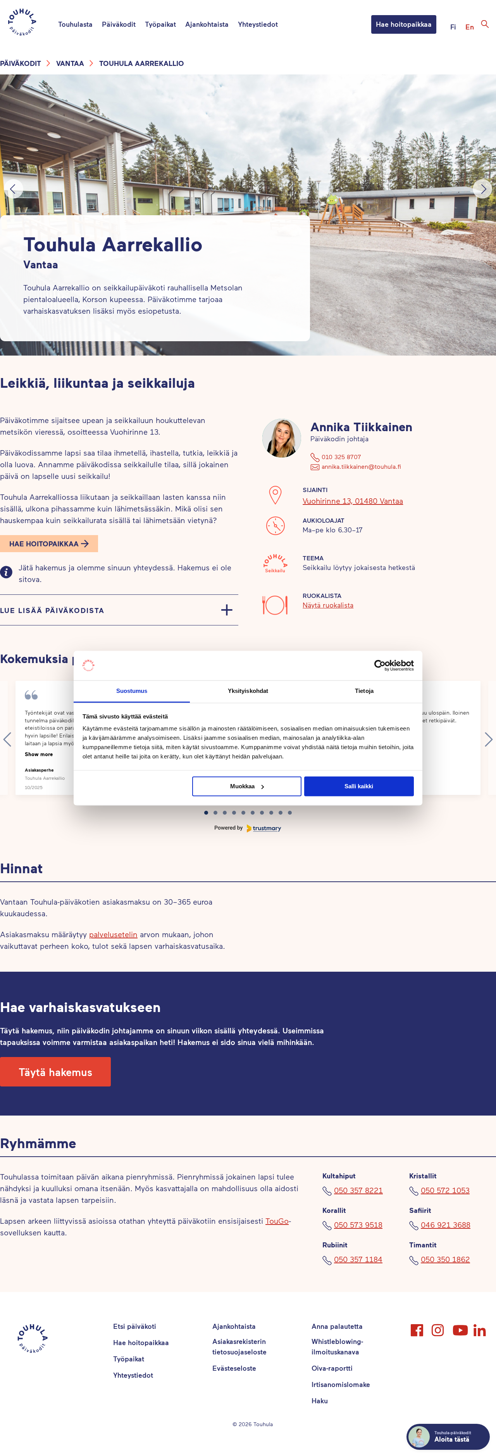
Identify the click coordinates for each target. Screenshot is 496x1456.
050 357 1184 (358, 1259)
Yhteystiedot (258, 24)
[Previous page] (7, 739)
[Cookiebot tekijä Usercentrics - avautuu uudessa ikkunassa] (380, 665)
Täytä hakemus (55, 1071)
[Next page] (489, 739)
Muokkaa (242, 786)
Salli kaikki (358, 786)
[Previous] (13, 189)
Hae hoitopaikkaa (404, 24)
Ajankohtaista (207, 24)
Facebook (418, 1327)
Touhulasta (75, 24)
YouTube (460, 1327)
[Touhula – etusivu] (31, 23)
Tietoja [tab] (364, 691)
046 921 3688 (445, 1224)
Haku (320, 1400)
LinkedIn (480, 1327)
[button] (49, 543)
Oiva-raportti (332, 1368)
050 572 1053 (445, 1190)
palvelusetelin (113, 934)
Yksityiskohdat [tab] (248, 691)
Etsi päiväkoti (134, 1326)
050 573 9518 (358, 1224)
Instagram (439, 1327)
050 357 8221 (358, 1190)
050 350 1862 (445, 1259)
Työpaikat (160, 24)
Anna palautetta (337, 1326)
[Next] (482, 189)
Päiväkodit (119, 24)
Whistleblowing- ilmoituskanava (337, 1346)
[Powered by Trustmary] (248, 828)
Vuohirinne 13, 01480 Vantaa (353, 500)
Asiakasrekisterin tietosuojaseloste (239, 1346)
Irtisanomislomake (341, 1384)
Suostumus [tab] (132, 691)
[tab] (206, 812)
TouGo (277, 1220)
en (469, 26)
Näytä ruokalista (328, 605)
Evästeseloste (234, 1368)
